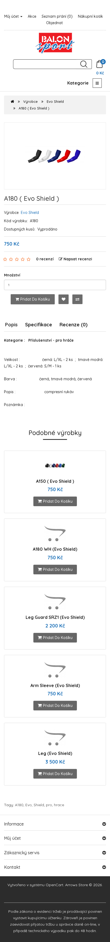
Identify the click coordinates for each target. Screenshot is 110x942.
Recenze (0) (74, 325)
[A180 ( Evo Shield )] (55, 156)
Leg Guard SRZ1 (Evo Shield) (55, 617)
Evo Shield (55, 101)
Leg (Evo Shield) (55, 753)
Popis (11, 325)
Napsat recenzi (78, 259)
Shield (39, 804)
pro (49, 804)
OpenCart (54, 884)
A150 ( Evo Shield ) (55, 481)
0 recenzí (45, 259)
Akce (32, 16)
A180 (19, 804)
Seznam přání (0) (57, 16)
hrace (59, 804)
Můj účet (12, 16)
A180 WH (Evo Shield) (55, 549)
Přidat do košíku (35, 299)
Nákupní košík (90, 16)
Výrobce (30, 101)
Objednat (54, 22)
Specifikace (38, 325)
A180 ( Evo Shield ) (34, 108)
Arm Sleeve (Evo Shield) (55, 685)
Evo (28, 804)
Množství (12, 275)
